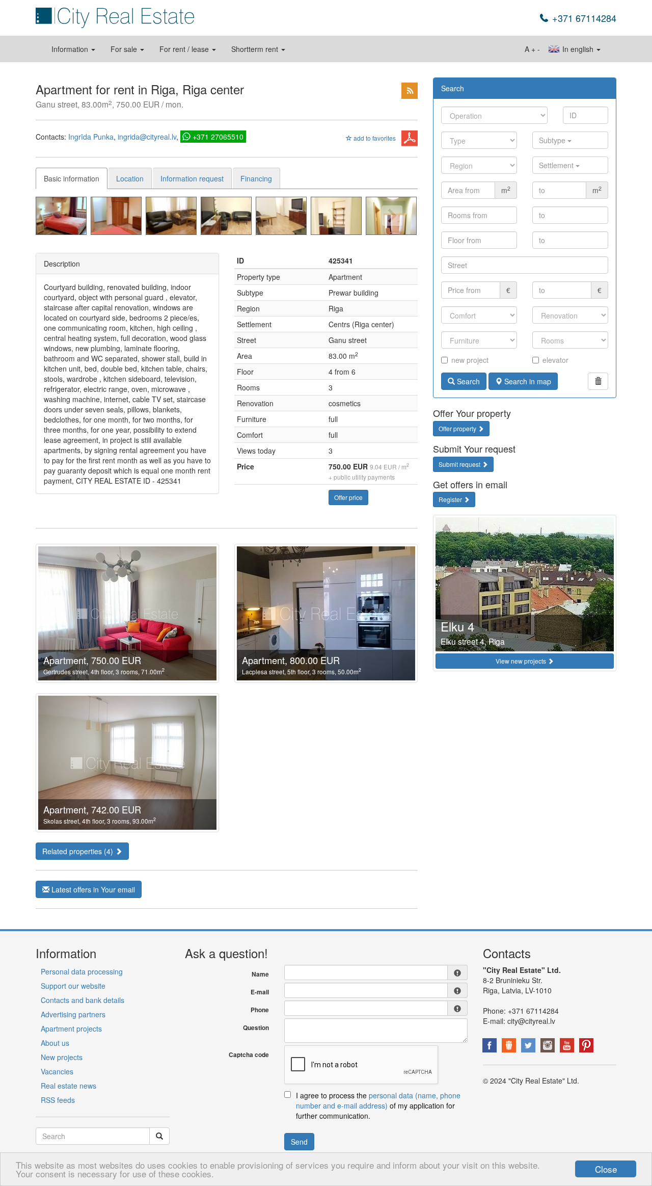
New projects (62, 1057)
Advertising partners (73, 1014)
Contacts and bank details (82, 1000)
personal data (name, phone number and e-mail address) (378, 1100)
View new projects (522, 660)
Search (467, 381)
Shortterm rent (255, 49)
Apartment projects (71, 1028)
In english (577, 49)
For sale (125, 49)
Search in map (526, 381)
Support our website (73, 986)
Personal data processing (82, 971)
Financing (256, 178)
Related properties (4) (78, 851)
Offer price (348, 497)
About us (55, 1043)
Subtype (553, 140)
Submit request (460, 464)
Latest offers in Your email (92, 889)
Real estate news (68, 1085)
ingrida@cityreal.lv (147, 136)
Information (70, 49)
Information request (192, 178)
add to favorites (374, 138)
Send (299, 1142)
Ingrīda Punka (91, 136)
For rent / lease (185, 49)
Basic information (71, 178)
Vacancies (57, 1071)
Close (606, 1169)
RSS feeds (58, 1100)
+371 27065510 (218, 136)
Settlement (557, 165)
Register (451, 499)
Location (130, 178)
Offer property (458, 428)
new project (469, 360)
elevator (555, 360)
